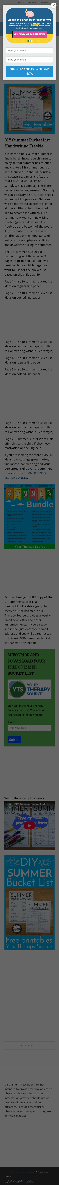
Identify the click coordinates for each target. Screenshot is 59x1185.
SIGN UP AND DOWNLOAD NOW (29, 71)
